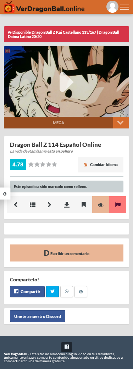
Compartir (30, 291)
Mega (58, 122)
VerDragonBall (15, 354)
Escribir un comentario (69, 253)
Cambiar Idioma (103, 164)
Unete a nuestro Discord (37, 316)
